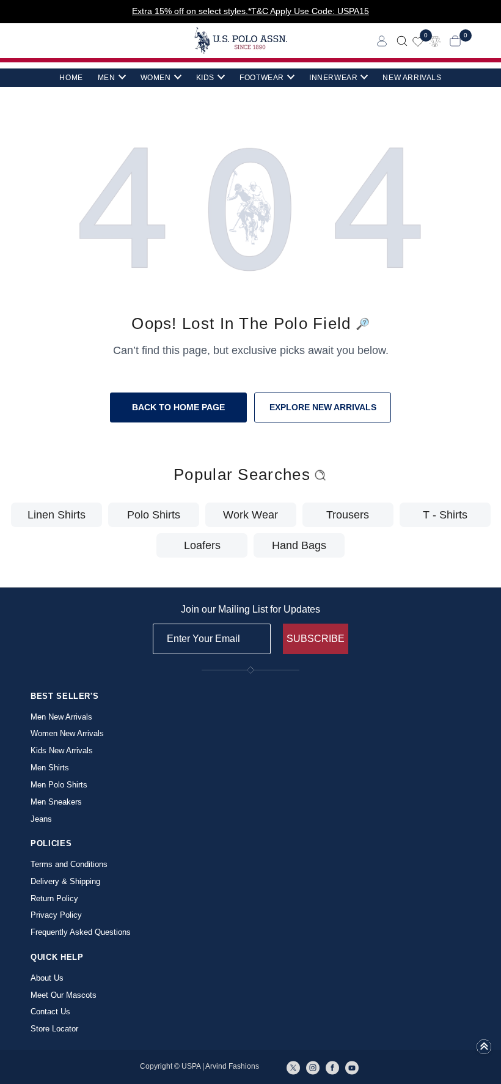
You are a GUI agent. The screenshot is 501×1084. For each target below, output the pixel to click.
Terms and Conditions (69, 864)
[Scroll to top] (484, 1050)
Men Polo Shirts (59, 784)
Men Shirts (50, 767)
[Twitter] (293, 1067)
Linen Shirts (56, 515)
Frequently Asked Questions (81, 932)
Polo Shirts (153, 515)
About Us (47, 978)
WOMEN (156, 77)
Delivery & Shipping (65, 881)
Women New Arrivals (67, 733)
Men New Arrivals (61, 716)
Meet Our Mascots (64, 995)
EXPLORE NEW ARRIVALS (322, 407)
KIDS (205, 77)
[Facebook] (332, 1067)
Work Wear (250, 515)
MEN (106, 77)
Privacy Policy (56, 915)
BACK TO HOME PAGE (178, 407)
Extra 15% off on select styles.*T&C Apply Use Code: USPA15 (250, 11)
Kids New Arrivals (62, 750)
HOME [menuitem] (70, 77)
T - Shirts (445, 515)
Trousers (347, 515)
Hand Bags (299, 545)
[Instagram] (313, 1067)
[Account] (382, 40)
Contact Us (50, 1011)
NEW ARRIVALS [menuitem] (411, 77)
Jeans (41, 819)
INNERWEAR (333, 77)
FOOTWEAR (262, 77)
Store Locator (54, 1028)
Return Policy (54, 898)
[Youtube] (352, 1067)
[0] (417, 40)
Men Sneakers (56, 801)
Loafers (202, 545)
